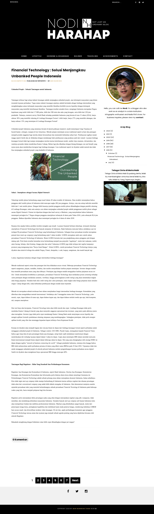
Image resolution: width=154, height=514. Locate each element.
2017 (108, 147)
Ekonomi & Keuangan (58, 56)
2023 (108, 131)
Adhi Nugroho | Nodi (82, 509)
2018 (108, 144)
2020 (108, 137)
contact (139, 117)
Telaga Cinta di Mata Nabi (125, 170)
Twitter (77, 491)
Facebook (69, 491)
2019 (108, 140)
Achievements (110, 56)
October (111, 153)
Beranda (14, 2)
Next (75, 480)
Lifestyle (37, 56)
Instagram (86, 491)
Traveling (92, 56)
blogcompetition (18, 81)
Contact (128, 56)
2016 (108, 150)
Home (24, 56)
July (110, 162)
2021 (108, 134)
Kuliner (78, 56)
